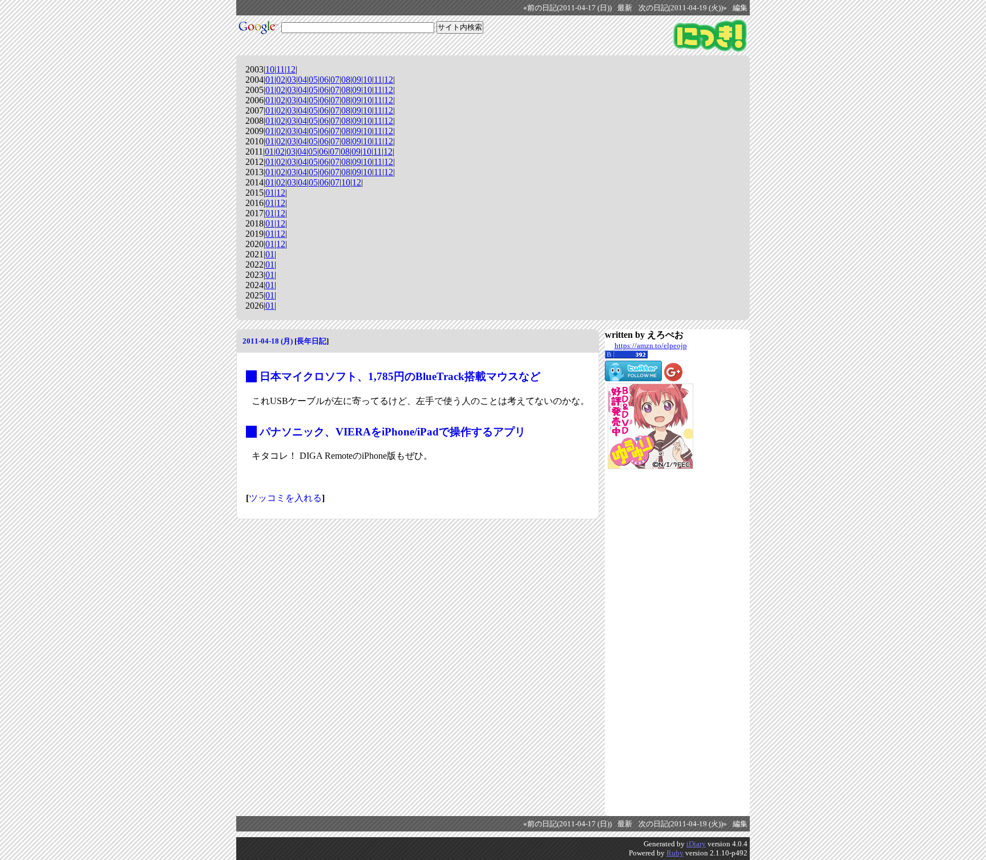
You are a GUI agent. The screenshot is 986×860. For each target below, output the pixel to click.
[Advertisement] (650, 642)
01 (269, 79)
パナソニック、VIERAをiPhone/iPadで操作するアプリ (393, 432)
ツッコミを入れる (285, 498)
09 (356, 79)
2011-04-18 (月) (268, 341)
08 (345, 79)
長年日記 (311, 341)
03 (291, 79)
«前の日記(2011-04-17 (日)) (567, 8)
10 (269, 69)
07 (335, 79)
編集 (740, 8)
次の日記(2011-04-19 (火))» (683, 8)
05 (313, 79)
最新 (624, 8)
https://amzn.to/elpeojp (651, 345)
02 (280, 79)
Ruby (675, 853)
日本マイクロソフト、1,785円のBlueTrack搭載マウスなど (400, 376)
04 (302, 79)
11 (280, 69)
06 (324, 79)
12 (291, 69)
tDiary (696, 843)
